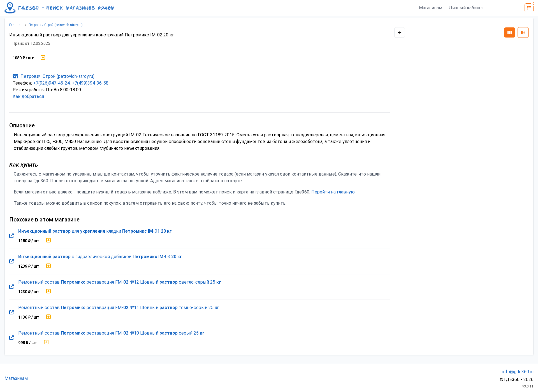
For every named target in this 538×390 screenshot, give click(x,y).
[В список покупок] (43, 58)
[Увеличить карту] (399, 32)
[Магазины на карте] (509, 32)
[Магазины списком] (523, 32)
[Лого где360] (59, 7)
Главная (15, 25)
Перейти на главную (333, 192)
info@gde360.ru (518, 371)
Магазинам (430, 7)
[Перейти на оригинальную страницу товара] (11, 236)
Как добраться (28, 96)
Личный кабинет (466, 7)
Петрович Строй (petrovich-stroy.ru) (56, 25)
